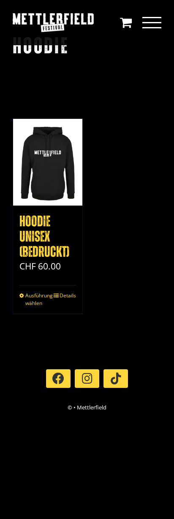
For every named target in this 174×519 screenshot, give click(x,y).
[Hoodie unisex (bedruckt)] (47, 162)
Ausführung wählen (36, 299)
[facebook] (58, 378)
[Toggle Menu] (152, 22)
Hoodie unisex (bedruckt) (44, 237)
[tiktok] (115, 378)
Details (68, 295)
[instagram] (87, 378)
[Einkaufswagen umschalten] (126, 22)
